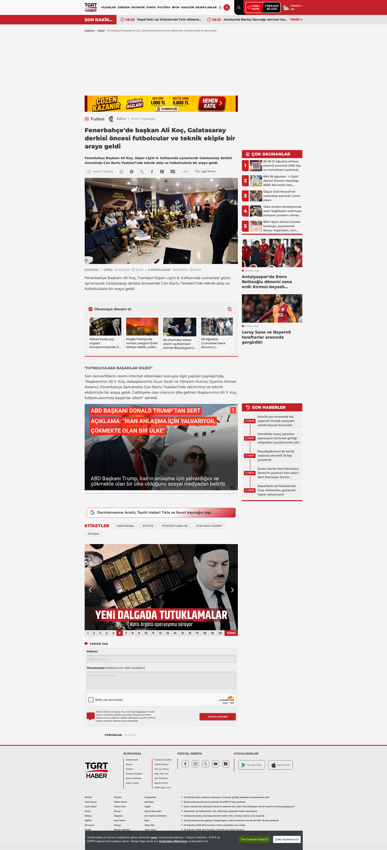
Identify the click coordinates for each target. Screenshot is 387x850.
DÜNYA (151, 7)
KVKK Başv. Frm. (162, 787)
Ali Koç (129, 278)
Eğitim (88, 820)
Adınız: (92, 651)
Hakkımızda (132, 759)
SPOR (176, 7)
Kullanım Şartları (163, 759)
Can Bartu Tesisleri (178, 283)
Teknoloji (149, 825)
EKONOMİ (138, 7)
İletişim (129, 769)
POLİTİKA (163, 7)
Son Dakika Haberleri (156, 816)
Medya (117, 825)
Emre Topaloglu (143, 119)
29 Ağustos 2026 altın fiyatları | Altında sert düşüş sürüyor (214, 829)
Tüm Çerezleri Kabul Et (254, 839)
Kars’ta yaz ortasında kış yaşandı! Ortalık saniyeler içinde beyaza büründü (276, 421)
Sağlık (148, 806)
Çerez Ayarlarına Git (287, 839)
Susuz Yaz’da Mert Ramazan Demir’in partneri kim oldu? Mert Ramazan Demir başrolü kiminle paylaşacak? (279, 473)
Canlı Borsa (91, 802)
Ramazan (149, 802)
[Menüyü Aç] (220, 7)
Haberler (90, 30)
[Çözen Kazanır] (161, 104)
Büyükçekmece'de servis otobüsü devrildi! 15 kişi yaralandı (276, 456)
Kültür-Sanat (120, 802)
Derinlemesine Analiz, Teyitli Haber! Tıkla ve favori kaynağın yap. (154, 512)
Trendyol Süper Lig (154, 278)
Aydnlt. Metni (161, 783)
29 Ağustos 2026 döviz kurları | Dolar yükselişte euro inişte (214, 825)
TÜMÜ (295, 19)
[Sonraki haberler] (230, 309)
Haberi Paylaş (103, 171)
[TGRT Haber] (91, 7)
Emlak (88, 829)
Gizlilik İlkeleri (161, 764)
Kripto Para (120, 806)
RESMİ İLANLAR (206, 7)
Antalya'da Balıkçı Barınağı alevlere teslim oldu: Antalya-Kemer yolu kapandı (169, 19)
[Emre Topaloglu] (112, 119)
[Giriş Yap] (226, 7)
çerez (154, 837)
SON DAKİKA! (99, 19)
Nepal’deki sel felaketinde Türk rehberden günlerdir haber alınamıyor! (277, 490)
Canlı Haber (91, 806)
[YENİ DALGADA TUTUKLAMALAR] (161, 587)
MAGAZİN (187, 7)
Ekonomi (89, 825)
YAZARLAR (108, 7)
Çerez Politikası (133, 778)
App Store (283, 764)
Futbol (100, 30)
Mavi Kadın (120, 820)
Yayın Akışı (150, 829)
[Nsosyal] (162, 172)
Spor (147, 820)
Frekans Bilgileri (134, 773)
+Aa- (185, 171)
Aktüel (88, 797)
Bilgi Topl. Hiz (161, 773)
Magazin (118, 816)
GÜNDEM (124, 7)
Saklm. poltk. (132, 783)
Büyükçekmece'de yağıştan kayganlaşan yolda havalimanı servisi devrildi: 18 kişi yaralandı (256, 19)
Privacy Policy (161, 769)
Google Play (254, 764)
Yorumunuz (116, 668)
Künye (129, 764)
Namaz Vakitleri (122, 829)
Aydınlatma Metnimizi (173, 841)
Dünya (88, 816)
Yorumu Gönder (218, 716)
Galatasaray (116, 283)
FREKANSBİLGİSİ (272, 7)
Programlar (150, 797)
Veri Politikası (161, 778)
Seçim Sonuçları (153, 811)
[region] (194, 840)
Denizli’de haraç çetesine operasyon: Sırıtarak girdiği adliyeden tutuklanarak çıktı (279, 438)
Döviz (88, 811)
